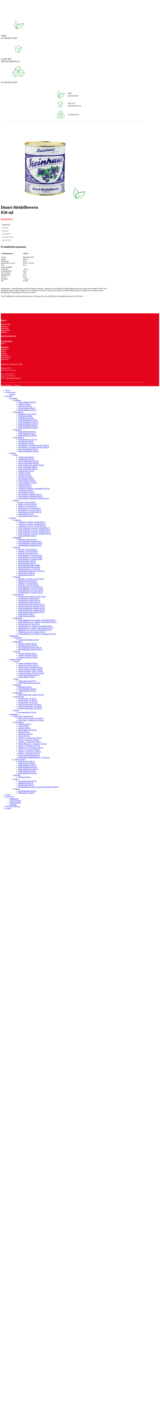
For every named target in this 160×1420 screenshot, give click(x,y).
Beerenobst (6, 225)
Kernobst (5, 228)
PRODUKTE (5, 347)
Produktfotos (4, 326)
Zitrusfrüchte (6, 234)
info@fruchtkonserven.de (13, 378)
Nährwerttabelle (5, 330)
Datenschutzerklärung (6, 385)
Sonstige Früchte (7, 237)
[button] (35, 224)
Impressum (17, 385)
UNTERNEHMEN (6, 341)
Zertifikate (4, 332)
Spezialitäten (6, 240)
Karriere (3, 343)
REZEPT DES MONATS (8, 336)
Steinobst (5, 231)
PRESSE (3, 320)
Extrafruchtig (5, 328)
